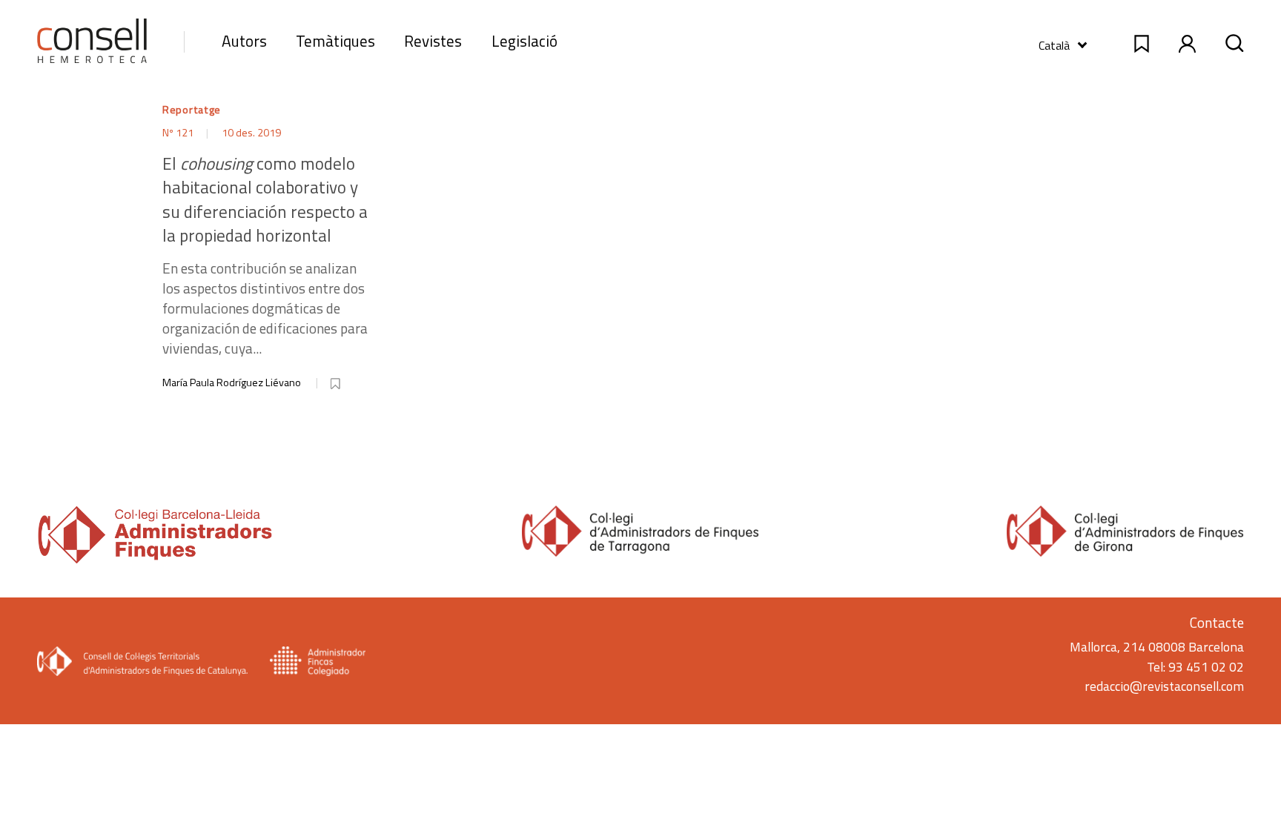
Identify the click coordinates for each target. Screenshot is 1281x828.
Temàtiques (335, 41)
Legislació (524, 41)
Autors (244, 41)
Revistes (433, 41)
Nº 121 (179, 133)
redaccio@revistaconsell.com (1164, 686)
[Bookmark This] (336, 381)
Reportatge (191, 110)
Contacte (1217, 622)
